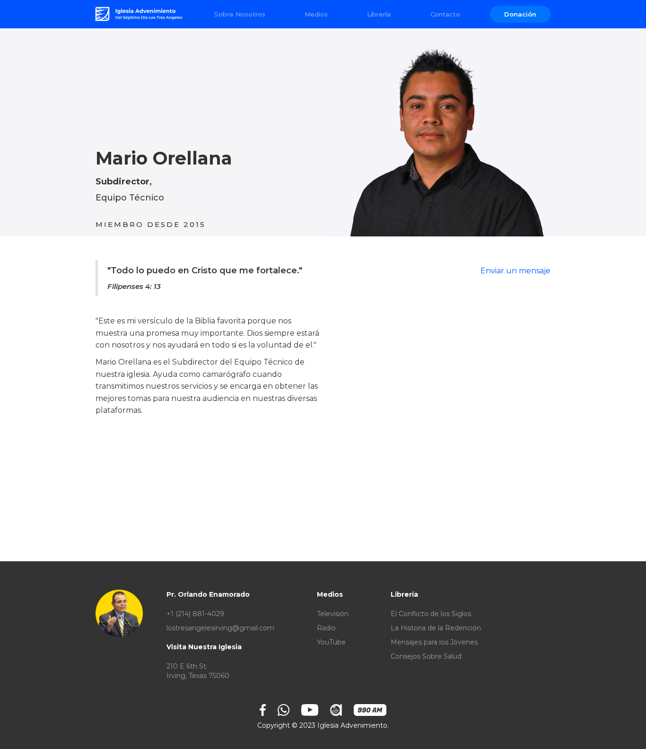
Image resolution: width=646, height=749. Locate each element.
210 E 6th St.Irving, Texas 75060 (197, 671)
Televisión (333, 614)
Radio (326, 628)
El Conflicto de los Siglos (431, 614)
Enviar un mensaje (515, 270)
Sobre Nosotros (239, 14)
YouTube (331, 642)
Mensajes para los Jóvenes (434, 642)
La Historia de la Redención (436, 628)
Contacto (445, 14)
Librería (379, 14)
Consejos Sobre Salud (426, 656)
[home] (139, 14)
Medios (316, 14)
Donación (520, 14)
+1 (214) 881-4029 (195, 614)
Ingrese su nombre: (132, 561)
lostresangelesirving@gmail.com (220, 628)
